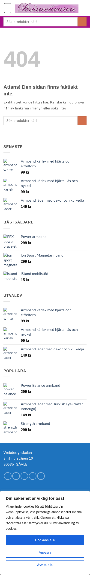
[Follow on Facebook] (8, 476)
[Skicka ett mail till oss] (32, 476)
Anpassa (45, 552)
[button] (7, 8)
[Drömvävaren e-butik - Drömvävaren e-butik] (46, 8)
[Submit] (82, 21)
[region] (45, 533)
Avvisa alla (45, 565)
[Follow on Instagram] (16, 476)
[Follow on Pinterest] (41, 476)
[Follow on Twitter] (24, 476)
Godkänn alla (45, 540)
